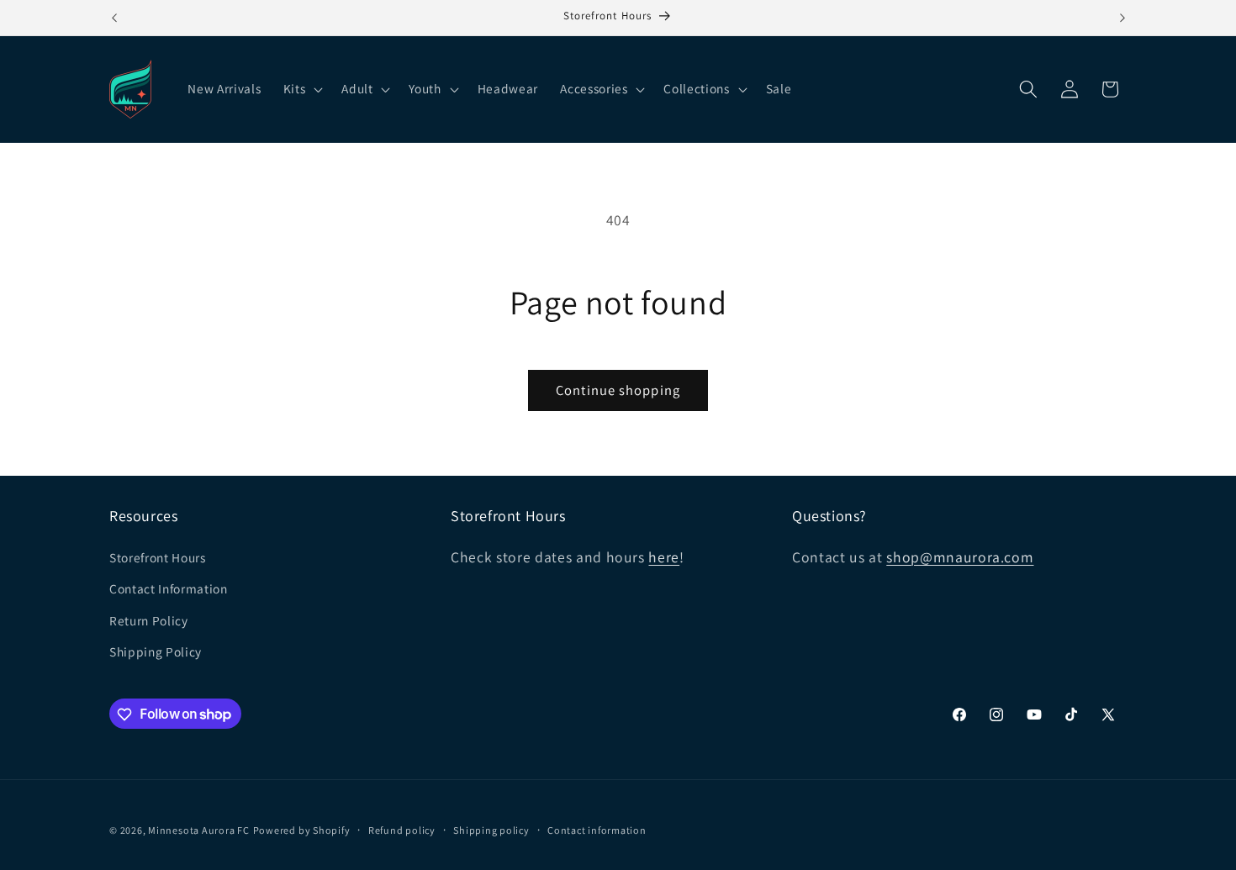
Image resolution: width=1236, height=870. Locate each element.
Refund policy (402, 830)
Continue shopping (618, 390)
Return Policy (148, 620)
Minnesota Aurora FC (199, 830)
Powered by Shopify (302, 830)
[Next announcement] (1122, 17)
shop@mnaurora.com (959, 557)
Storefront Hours (157, 557)
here (663, 557)
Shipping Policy (155, 652)
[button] (301, 89)
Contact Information (168, 588)
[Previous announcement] (114, 17)
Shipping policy (491, 830)
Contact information (597, 830)
